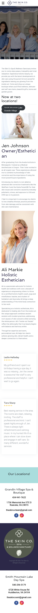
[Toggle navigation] (3, 3)
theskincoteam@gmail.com (19, 510)
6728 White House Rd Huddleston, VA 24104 (19, 591)
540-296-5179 (19, 585)
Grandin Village (10, 110)
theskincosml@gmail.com (19, 597)
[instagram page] (22, 603)
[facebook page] (16, 603)
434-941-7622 (19, 497)
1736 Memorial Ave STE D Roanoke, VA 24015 (19, 503)
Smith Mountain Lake (13, 108)
